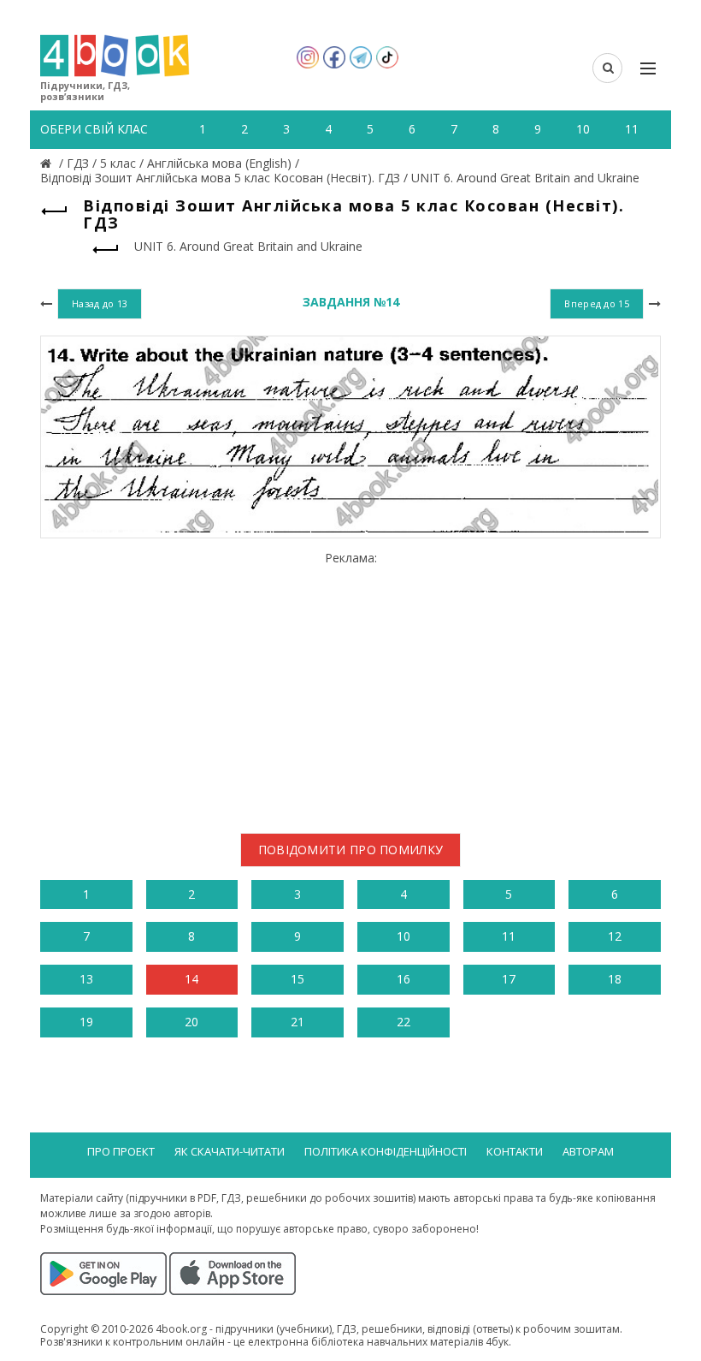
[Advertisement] (350, 685)
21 (297, 1021)
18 (614, 979)
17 (508, 979)
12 (614, 936)
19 (86, 1021)
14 (191, 979)
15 (297, 979)
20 (191, 1021)
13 (86, 979)
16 (403, 979)
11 (508, 936)
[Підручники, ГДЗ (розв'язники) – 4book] (48, 163)
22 (403, 1021)
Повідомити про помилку (351, 849)
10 (403, 936)
